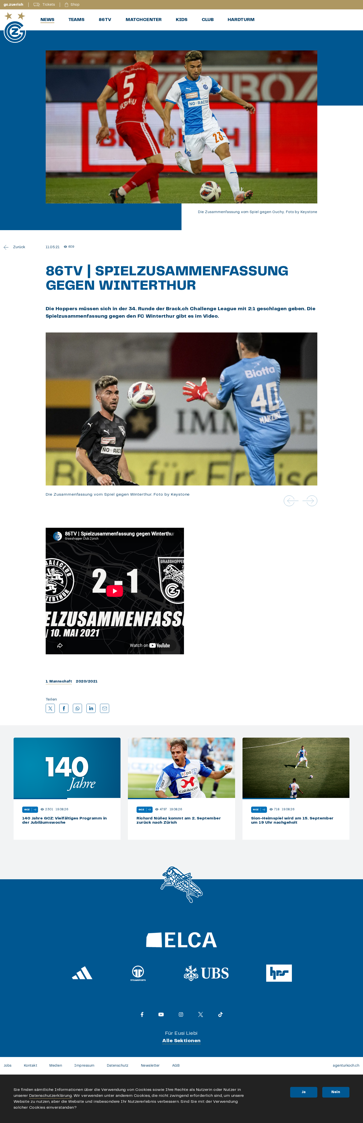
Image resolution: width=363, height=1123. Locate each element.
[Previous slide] (291, 500)
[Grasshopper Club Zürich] (15, 27)
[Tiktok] (220, 1014)
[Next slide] (309, 500)
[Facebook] (142, 1014)
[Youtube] (161, 1014)
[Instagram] (181, 1014)
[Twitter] (200, 1014)
